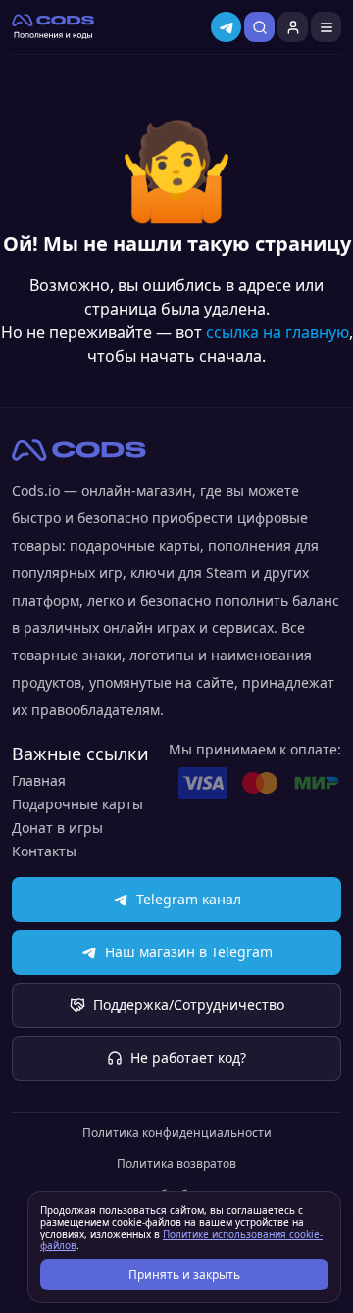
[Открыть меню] (326, 27)
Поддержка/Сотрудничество (188, 1005)
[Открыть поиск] (259, 27)
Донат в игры (57, 827)
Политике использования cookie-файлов (181, 1239)
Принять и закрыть (184, 1274)
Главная (39, 780)
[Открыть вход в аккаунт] (292, 27)
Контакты (44, 851)
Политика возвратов (176, 1164)
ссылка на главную (277, 332)
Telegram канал (188, 899)
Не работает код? (188, 1057)
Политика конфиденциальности (177, 1133)
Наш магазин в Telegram (189, 952)
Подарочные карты (77, 804)
